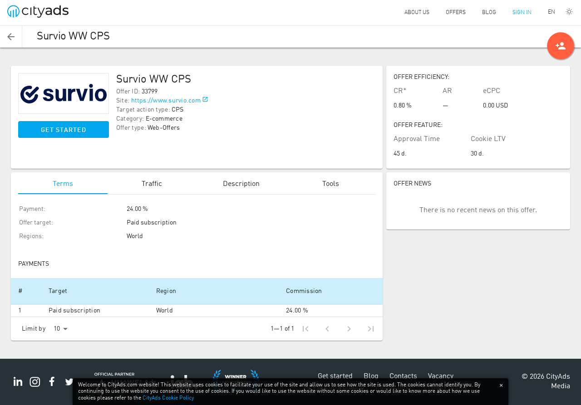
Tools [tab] (330, 184)
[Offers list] (11, 37)
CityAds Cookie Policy (168, 398)
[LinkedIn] (18, 386)
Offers (456, 12)
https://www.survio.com (166, 101)
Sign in (522, 12)
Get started (63, 130)
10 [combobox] (57, 329)
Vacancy (440, 376)
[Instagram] (35, 386)
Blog (489, 12)
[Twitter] (69, 386)
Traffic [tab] (152, 184)
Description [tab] (241, 184)
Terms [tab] (63, 184)
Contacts (403, 376)
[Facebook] (52, 386)
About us (416, 12)
